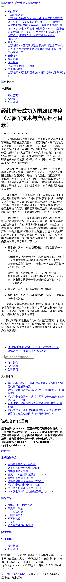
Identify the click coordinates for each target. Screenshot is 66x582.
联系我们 (6, 451)
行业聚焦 (13, 99)
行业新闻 (13, 366)
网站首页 (13, 11)
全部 (10, 18)
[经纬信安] (33, 3)
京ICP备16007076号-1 (13, 574)
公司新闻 (13, 102)
